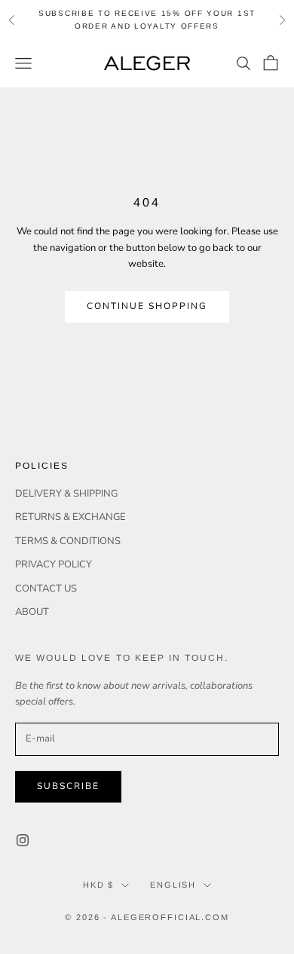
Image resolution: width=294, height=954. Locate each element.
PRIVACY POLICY (53, 564)
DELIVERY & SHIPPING (66, 493)
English (173, 884)
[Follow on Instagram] (22, 840)
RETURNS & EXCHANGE (70, 517)
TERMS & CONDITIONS (68, 541)
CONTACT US (46, 588)
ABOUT (32, 612)
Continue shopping (147, 306)
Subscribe (68, 786)
